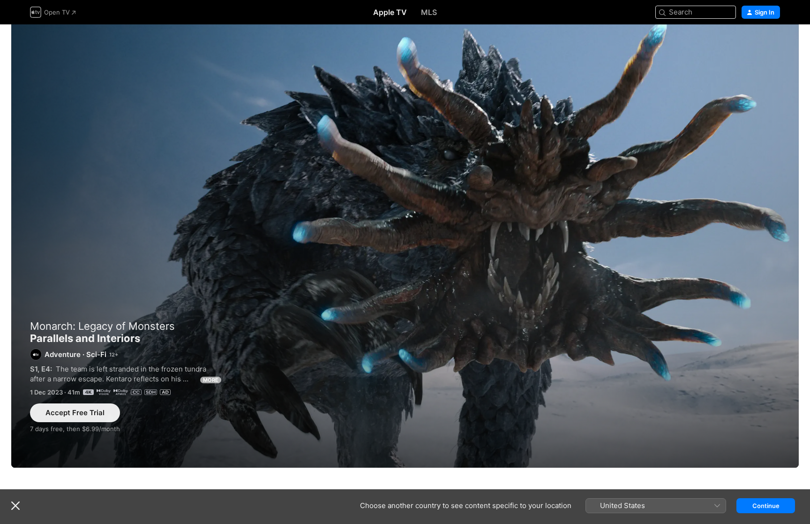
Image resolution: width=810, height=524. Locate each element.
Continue (766, 505)
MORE (210, 380)
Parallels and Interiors (405, 246)
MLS (429, 12)
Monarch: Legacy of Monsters (102, 326)
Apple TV (390, 12)
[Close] (15, 505)
